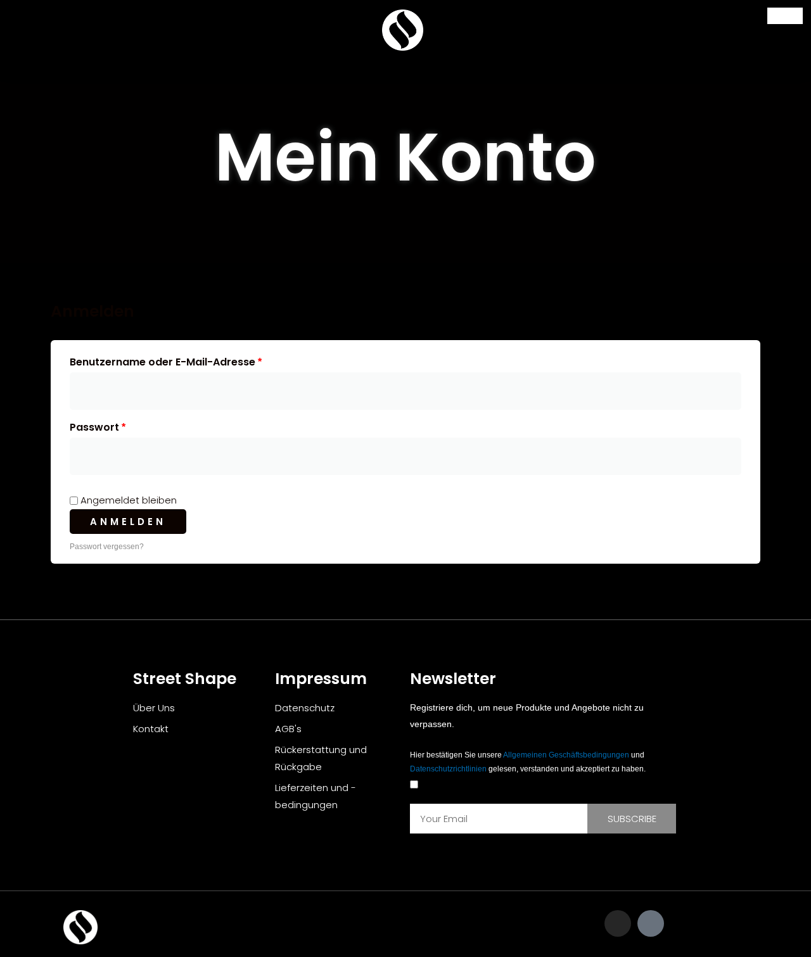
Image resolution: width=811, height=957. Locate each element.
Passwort (128, 425)
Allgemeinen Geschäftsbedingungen (566, 755)
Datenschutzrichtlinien (448, 768)
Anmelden (128, 521)
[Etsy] (650, 923)
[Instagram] (617, 923)
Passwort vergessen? (107, 546)
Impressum (321, 679)
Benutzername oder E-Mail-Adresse (196, 360)
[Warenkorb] (785, 16)
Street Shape (184, 679)
